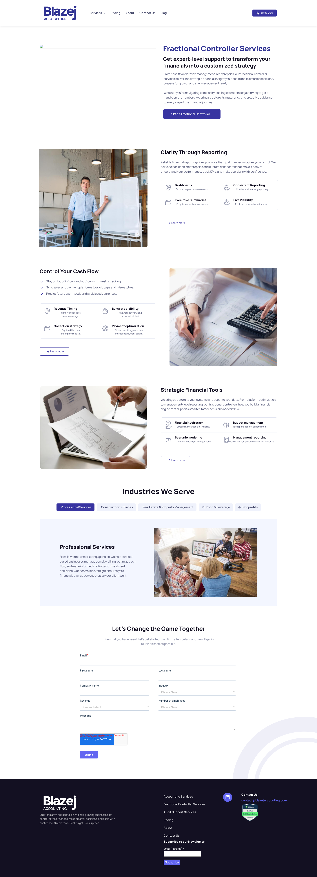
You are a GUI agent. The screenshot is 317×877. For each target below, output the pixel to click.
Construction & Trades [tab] (117, 507)
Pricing (115, 13)
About (129, 13)
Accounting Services (178, 796)
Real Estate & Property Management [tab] (168, 507)
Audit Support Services (180, 812)
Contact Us (147, 13)
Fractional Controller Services (184, 804)
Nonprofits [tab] (250, 507)
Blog (164, 13)
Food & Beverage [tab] (218, 507)
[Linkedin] (227, 797)
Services (96, 13)
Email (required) (174, 848)
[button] (192, 114)
